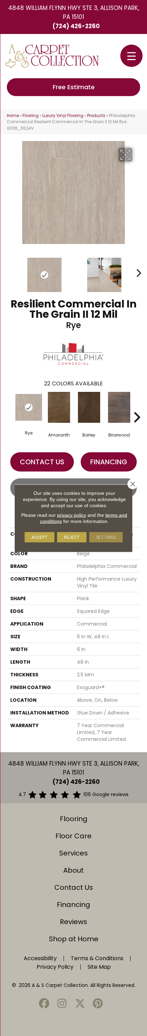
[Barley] (89, 407)
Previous (10, 271)
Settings (106, 537)
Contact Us (42, 462)
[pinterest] (98, 1004)
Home (13, 115)
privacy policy (71, 514)
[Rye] (29, 407)
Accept (39, 537)
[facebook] (44, 1004)
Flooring (31, 115)
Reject (72, 537)
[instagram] (62, 1004)
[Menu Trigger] (131, 56)
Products (96, 115)
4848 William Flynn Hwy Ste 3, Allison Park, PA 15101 (73, 12)
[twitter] (80, 1004)
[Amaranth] (59, 407)
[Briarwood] (119, 407)
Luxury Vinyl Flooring (62, 115)
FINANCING (108, 462)
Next (136, 271)
